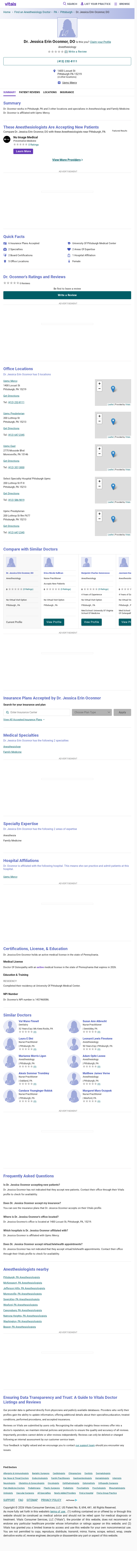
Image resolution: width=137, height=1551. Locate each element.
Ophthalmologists (70, 1483)
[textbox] (36, 712)
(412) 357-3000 (16, 467)
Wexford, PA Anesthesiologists (20, 1304)
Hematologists (102, 1478)
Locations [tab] (50, 92)
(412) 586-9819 (16, 499)
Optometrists (89, 1483)
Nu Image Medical (25, 137)
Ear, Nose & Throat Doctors (16, 1478)
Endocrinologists (40, 1478)
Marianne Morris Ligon (32, 1056)
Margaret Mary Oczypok (97, 1090)
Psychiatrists (83, 1488)
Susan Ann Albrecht (95, 1021)
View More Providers (66, 160)
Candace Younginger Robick (35, 1090)
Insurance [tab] (67, 92)
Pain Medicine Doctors (14, 1488)
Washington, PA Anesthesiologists (22, 1321)
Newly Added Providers (65, 1493)
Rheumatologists (117, 1488)
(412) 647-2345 (16, 434)
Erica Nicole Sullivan (53, 573)
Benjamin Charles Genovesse (95, 573)
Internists (116, 1478)
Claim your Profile (100, 42)
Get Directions (11, 395)
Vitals (127, 404)
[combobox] (36, 712)
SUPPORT (9, 1500)
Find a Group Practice (107, 1493)
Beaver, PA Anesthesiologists (19, 1326)
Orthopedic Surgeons (108, 1483)
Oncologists (53, 1483)
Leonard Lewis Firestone (97, 1038)
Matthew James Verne (96, 1073)
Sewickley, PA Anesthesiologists (21, 1299)
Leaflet (110, 404)
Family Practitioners (60, 1478)
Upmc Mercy (69, 82)
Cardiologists (59, 1473)
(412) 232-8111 (16, 402)
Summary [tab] (9, 92)
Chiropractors (74, 1473)
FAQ (20, 1500)
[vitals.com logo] (11, 4)
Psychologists (99, 1488)
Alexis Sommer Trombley (34, 1073)
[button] (113, 389)
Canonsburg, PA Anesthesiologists (22, 1310)
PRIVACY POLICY (51, 1500)
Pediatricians (34, 1488)
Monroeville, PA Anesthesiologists (22, 1293)
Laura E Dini (26, 1038)
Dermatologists (103, 1473)
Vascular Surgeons (25, 1493)
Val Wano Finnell (29, 1021)
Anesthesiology (12, 746)
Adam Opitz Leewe (94, 1056)
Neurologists (9, 1483)
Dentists (89, 1473)
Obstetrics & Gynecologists (31, 1483)
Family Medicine (12, 751)
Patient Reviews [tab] (29, 92)
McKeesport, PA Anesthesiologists (22, 1282)
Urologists (8, 1493)
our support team (85, 1445)
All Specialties (44, 1493)
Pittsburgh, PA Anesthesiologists (21, 1277)
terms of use (58, 1511)
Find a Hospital (86, 1493)
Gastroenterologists (82, 1478)
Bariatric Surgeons (40, 1473)
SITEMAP (32, 1500)
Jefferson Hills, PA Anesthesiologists (24, 1288)
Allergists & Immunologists (16, 1473)
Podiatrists (68, 1488)
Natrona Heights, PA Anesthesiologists (25, 1315)
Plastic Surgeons (52, 1488)
